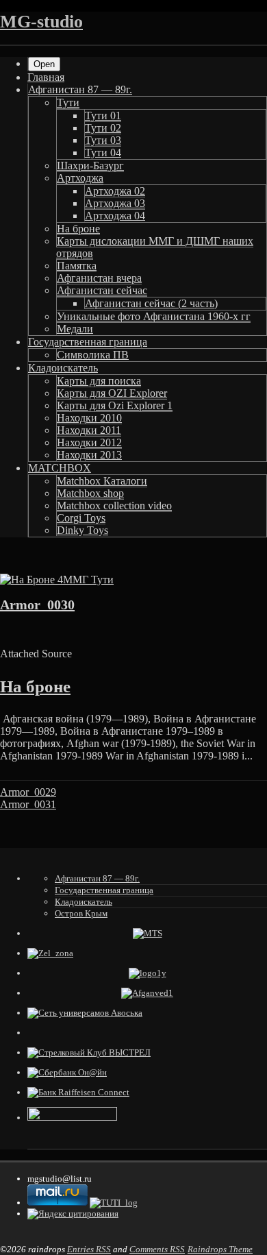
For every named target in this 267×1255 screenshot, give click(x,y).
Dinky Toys (82, 530)
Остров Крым (81, 913)
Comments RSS (157, 1249)
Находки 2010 (89, 418)
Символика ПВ (93, 355)
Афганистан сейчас (102, 290)
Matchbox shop (90, 493)
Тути (68, 102)
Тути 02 (103, 128)
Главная (45, 77)
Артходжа (80, 178)
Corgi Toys (81, 518)
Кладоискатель (63, 368)
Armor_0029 (28, 792)
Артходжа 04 (115, 215)
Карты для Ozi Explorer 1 (115, 405)
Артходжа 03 (115, 203)
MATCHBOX (59, 468)
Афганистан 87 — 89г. (80, 89)
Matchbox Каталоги (102, 481)
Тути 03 (103, 140)
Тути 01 (103, 115)
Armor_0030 (37, 604)
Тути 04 (103, 152)
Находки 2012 (89, 442)
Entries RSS (89, 1249)
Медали (75, 328)
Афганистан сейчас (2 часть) (151, 303)
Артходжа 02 (115, 191)
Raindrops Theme (220, 1249)
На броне (78, 228)
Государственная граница (87, 342)
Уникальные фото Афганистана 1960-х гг (154, 316)
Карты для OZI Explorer (112, 393)
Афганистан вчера (99, 278)
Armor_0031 (28, 804)
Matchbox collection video (114, 505)
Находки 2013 (89, 455)
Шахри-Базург (90, 165)
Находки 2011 (89, 430)
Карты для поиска (99, 381)
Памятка (77, 265)
